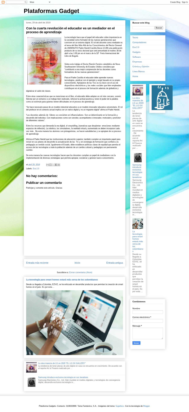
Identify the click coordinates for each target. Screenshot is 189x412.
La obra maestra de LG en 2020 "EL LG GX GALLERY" (62, 363)
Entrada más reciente (37, 263)
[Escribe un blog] (50, 164)
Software (136, 57)
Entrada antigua (114, 263)
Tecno (135, 37)
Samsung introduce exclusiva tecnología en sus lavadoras (63, 377)
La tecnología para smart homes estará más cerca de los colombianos (62, 279)
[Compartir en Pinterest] (58, 164)
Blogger (146, 406)
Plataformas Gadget (51, 11)
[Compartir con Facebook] (55, 164)
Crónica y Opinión (140, 66)
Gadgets (136, 52)
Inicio (77, 263)
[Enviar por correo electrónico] (47, 164)
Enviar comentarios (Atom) (80, 272)
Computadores (139, 42)
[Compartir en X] (53, 164)
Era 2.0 (36, 168)
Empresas (137, 61)
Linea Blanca (138, 71)
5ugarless (120, 406)
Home (135, 76)
